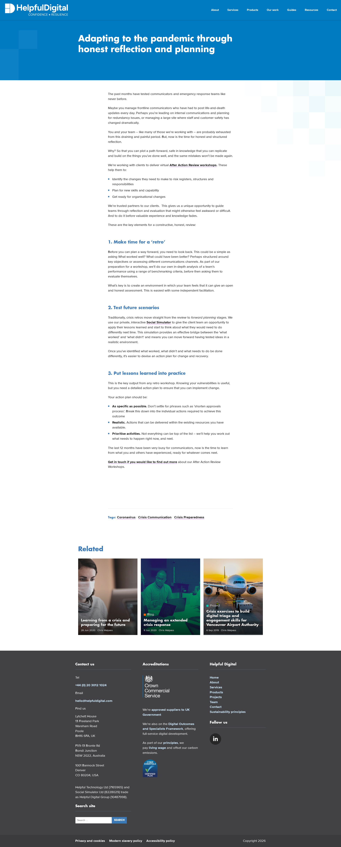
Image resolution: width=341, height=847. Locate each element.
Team (214, 702)
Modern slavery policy (125, 841)
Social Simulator (159, 322)
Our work (273, 10)
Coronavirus (126, 517)
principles (170, 743)
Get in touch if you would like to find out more (142, 462)
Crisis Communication (155, 517)
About (215, 10)
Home (214, 677)
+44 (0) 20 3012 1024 (91, 685)
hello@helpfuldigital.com (93, 701)
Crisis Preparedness (189, 517)
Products (252, 10)
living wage (157, 748)
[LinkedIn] (215, 739)
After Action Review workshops (193, 165)
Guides (291, 10)
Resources (311, 10)
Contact (332, 10)
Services (232, 10)
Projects (216, 697)
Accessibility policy (160, 841)
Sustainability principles (228, 712)
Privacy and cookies (90, 841)
